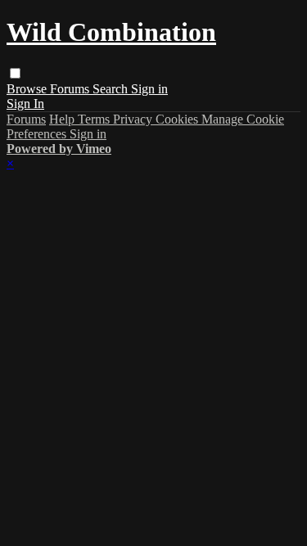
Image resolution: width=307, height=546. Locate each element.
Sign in (149, 89)
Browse (28, 89)
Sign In (25, 104)
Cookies (178, 119)
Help (63, 119)
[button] (15, 73)
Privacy (134, 119)
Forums (71, 89)
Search (112, 89)
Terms (95, 119)
